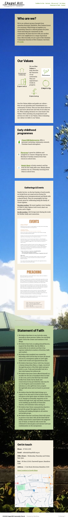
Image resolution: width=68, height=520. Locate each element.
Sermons (47, 3)
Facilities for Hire (39, 3)
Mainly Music (26, 165)
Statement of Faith (55, 5)
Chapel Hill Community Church (16, 516)
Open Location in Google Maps (27, 470)
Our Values (62, 3)
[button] (34, 490)
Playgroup (24, 153)
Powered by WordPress (33, 516)
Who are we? (54, 3)
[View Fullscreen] (17, 476)
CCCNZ (21, 42)
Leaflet (52, 506)
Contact (63, 5)
